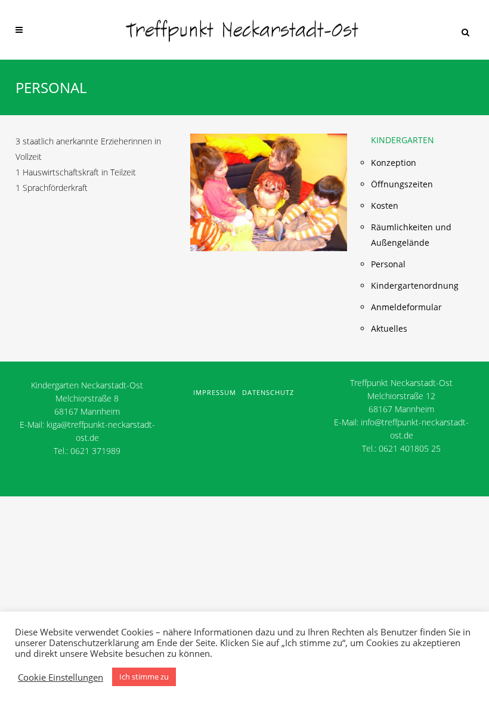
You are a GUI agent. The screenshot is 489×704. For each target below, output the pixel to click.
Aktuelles (389, 328)
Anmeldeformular (406, 307)
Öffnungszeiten (402, 184)
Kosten (384, 205)
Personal (388, 264)
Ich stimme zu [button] (144, 676)
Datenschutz (268, 392)
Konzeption (393, 162)
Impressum (214, 392)
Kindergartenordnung (415, 285)
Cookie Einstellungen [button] (60, 677)
